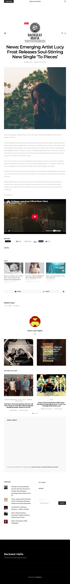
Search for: (42, 500)
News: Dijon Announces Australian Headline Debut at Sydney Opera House (20, 515)
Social (41, 488)
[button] (65, 33)
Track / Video (19, 344)
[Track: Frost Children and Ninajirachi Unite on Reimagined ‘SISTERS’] (34, 268)
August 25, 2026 (23, 410)
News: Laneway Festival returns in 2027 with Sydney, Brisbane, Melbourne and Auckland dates (21, 501)
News (51, 345)
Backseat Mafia (13, 554)
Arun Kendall (24, 357)
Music (25, 342)
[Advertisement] (35, 16)
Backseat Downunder (16, 342)
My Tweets (42, 482)
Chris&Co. (39, 577)
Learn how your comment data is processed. (44, 467)
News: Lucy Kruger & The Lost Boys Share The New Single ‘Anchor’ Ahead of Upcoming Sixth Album (13, 277)
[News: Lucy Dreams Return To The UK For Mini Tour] (55, 268)
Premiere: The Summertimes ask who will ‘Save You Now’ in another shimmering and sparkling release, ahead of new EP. (18, 405)
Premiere (29, 399)
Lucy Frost (8, 305)
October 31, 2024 (28, 62)
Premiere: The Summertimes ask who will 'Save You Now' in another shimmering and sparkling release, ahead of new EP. (21, 491)
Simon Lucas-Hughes (40, 62)
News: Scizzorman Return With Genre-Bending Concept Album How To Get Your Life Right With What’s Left (51, 404)
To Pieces (16, 305)
